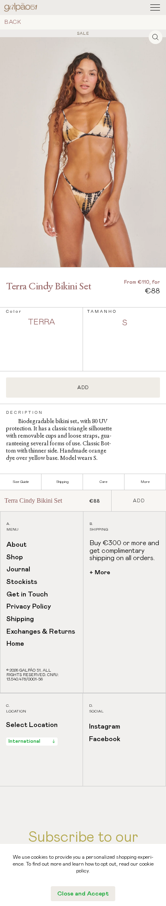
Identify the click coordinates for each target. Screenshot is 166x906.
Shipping (20, 619)
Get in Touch (27, 594)
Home (15, 644)
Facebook (104, 739)
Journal (18, 569)
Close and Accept (83, 894)
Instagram (104, 726)
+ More (99, 572)
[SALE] (83, 144)
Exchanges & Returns (40, 631)
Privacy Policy (28, 606)
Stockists (21, 582)
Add (83, 387)
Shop (14, 557)
